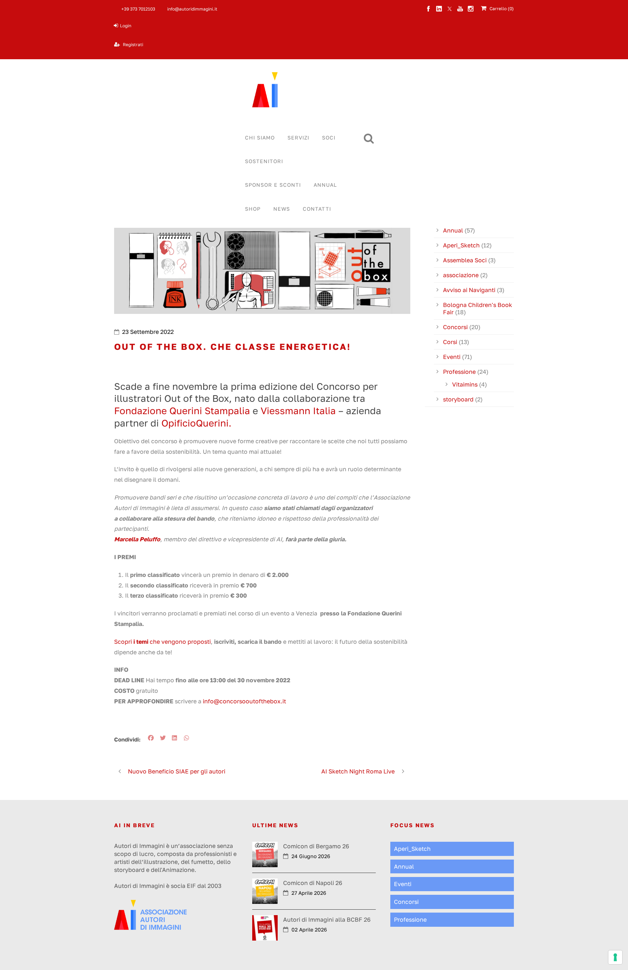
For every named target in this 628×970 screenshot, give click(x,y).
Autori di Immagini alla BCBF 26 (327, 919)
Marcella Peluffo (137, 539)
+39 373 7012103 (138, 9)
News (281, 209)
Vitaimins (465, 384)
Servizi (298, 137)
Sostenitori (264, 161)
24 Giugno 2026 (310, 856)
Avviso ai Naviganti (469, 290)
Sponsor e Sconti (273, 185)
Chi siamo (260, 137)
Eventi (451, 356)
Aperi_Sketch (461, 245)
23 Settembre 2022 (148, 331)
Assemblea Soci (465, 260)
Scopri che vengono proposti (162, 641)
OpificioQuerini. (196, 423)
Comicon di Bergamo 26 (316, 846)
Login (125, 25)
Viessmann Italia (299, 410)
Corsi (450, 341)
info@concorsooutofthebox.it (244, 701)
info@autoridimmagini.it (192, 9)
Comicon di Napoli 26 (312, 882)
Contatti (317, 209)
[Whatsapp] (188, 738)
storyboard (458, 399)
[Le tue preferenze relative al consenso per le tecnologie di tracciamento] (615, 957)
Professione (459, 371)
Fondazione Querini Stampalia (182, 410)
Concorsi (455, 327)
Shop (253, 209)
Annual (325, 185)
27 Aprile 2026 (308, 893)
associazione (461, 275)
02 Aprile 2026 (309, 929)
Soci (328, 137)
